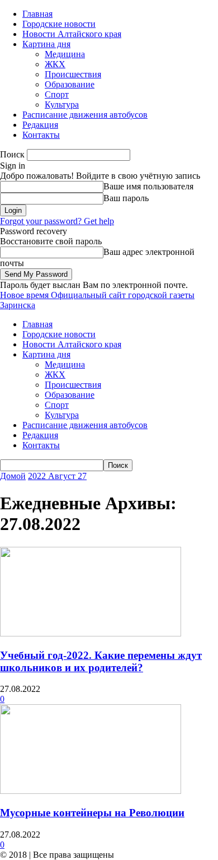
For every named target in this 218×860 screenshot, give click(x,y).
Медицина (65, 54)
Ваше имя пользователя (148, 186)
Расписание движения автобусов (85, 114)
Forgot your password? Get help (57, 221)
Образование (69, 84)
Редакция (40, 124)
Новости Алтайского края (71, 34)
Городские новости (59, 24)
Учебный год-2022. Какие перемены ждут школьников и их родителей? (101, 661)
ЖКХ (55, 64)
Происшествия (73, 74)
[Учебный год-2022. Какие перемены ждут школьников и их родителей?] (90, 633)
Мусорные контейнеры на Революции (92, 813)
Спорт (57, 94)
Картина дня (46, 44)
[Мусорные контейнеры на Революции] (90, 791)
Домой (13, 476)
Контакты (41, 135)
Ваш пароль (126, 198)
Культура (62, 104)
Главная (37, 13)
